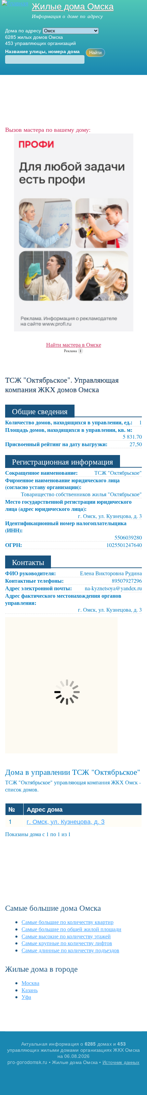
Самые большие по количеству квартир (67, 921)
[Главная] (14, 3)
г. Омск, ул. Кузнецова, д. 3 (66, 821)
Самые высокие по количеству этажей (66, 936)
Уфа (26, 996)
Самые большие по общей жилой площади (71, 929)
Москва (30, 982)
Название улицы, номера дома (42, 51)
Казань (30, 990)
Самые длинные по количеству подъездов (70, 950)
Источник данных (121, 1062)
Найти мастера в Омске (73, 344)
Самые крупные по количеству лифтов (67, 943)
